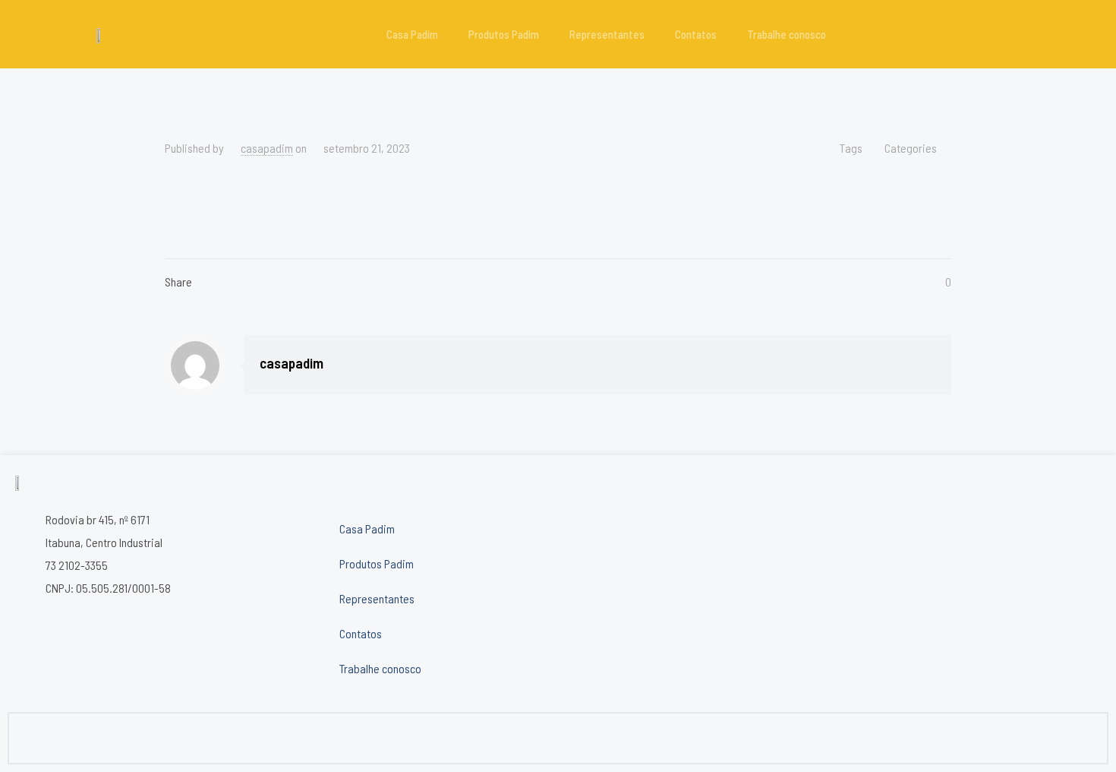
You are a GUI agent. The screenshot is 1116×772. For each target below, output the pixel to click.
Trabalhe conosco (786, 34)
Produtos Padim (503, 34)
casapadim (267, 148)
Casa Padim (412, 34)
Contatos (696, 34)
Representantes (607, 34)
